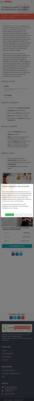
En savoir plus (27, 214)
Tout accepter (9, 214)
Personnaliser (18, 214)
